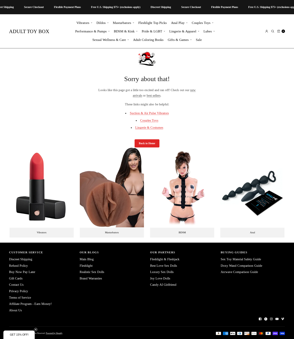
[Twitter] (265, 319)
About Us (15, 310)
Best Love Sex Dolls (163, 265)
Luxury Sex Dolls (162, 272)
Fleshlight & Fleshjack (164, 259)
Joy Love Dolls (160, 278)
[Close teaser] (35, 329)
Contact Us (16, 284)
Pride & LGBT (152, 31)
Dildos (101, 23)
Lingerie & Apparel (182, 31)
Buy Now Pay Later (22, 272)
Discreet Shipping (20, 259)
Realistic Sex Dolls (92, 272)
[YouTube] (277, 319)
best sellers (153, 95)
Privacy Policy (18, 291)
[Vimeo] (282, 319)
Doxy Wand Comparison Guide (241, 265)
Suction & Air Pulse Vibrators (149, 113)
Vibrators (82, 23)
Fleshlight (86, 265)
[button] (19, 335)
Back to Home (147, 143)
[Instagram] (271, 319)
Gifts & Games (178, 40)
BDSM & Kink (124, 31)
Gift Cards (15, 278)
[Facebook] (260, 319)
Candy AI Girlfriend (163, 284)
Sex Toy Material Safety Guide (241, 259)
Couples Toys (201, 23)
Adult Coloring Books (148, 40)
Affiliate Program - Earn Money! (30, 304)
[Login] (266, 31)
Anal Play (178, 23)
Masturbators (122, 23)
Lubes (207, 31)
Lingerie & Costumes (149, 127)
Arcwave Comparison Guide (239, 272)
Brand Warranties (91, 278)
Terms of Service (20, 297)
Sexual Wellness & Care (109, 40)
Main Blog (87, 259)
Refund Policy (18, 265)
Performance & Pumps (91, 31)
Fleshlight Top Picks (152, 23)
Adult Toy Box (29, 31)
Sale (199, 40)
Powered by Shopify (54, 333)
